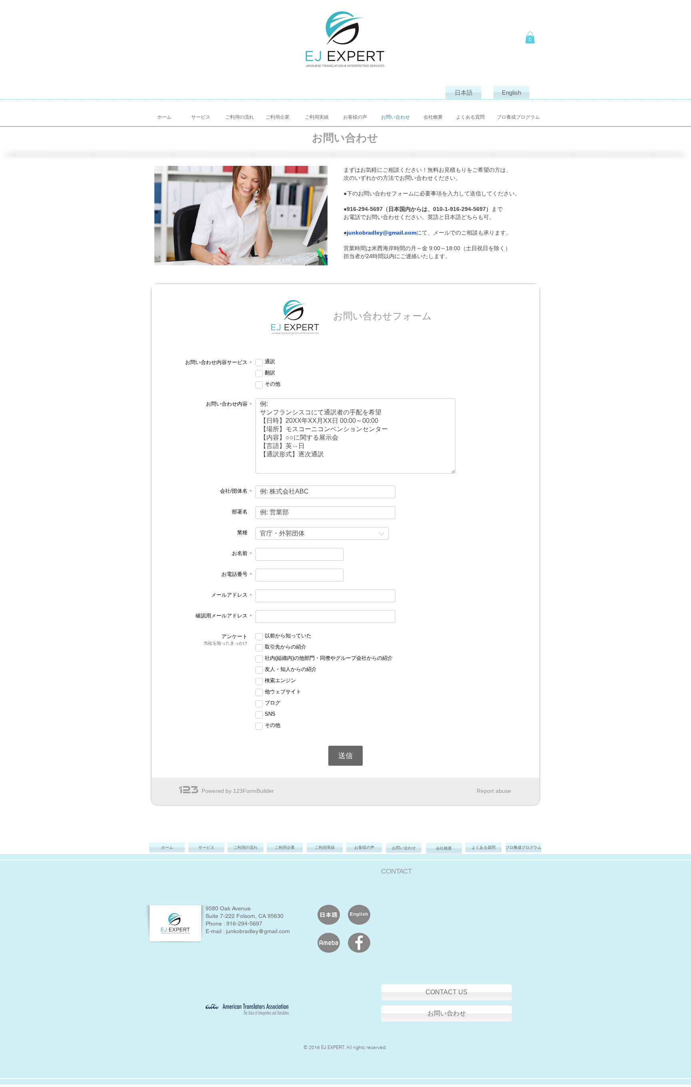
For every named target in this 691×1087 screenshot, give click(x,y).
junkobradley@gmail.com (381, 232)
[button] (530, 38)
